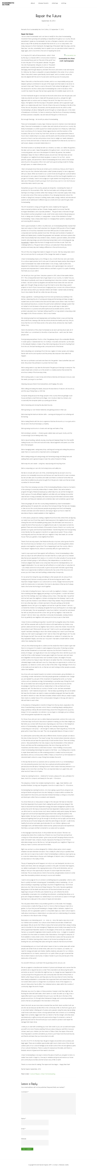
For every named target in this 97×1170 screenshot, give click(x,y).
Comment (24, 1092)
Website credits (64, 1165)
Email (23, 1129)
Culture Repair (35, 1074)
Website (23, 1139)
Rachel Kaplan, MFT (45, 1165)
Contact (55, 1165)
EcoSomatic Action (8, 4)
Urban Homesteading (47, 1074)
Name (23, 1118)
